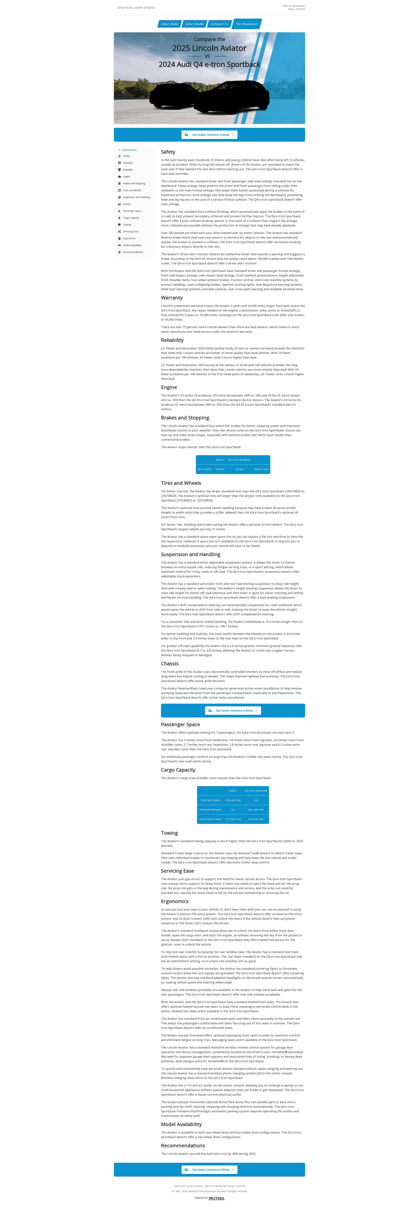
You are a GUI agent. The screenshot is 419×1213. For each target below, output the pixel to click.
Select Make (170, 24)
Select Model (194, 24)
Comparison (129, 150)
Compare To (219, 24)
